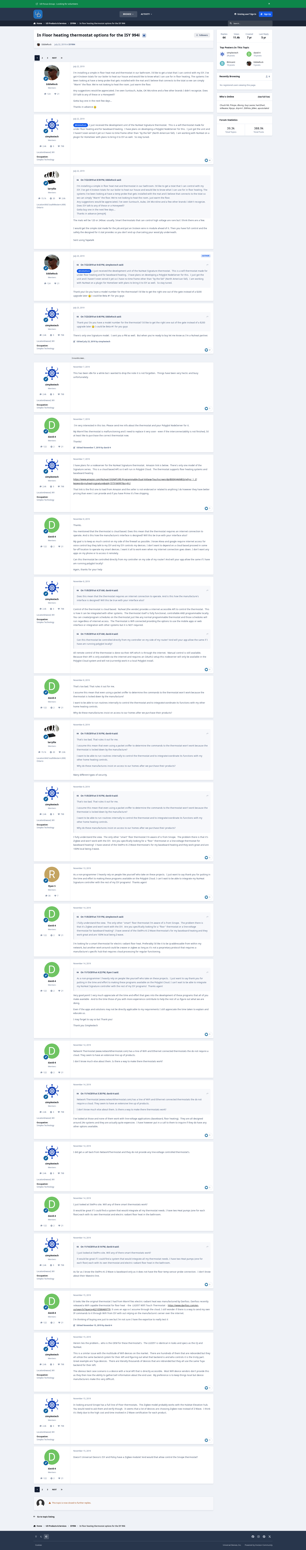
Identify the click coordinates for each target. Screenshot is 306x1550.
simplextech (52, 136)
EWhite (247, 108)
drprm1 (239, 108)
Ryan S (52, 885)
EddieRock (46, 44)
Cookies (38, 1545)
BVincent (231, 62)
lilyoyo (232, 108)
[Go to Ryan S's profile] (52, 874)
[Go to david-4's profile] (52, 425)
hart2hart (260, 105)
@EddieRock (80, 125)
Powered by (259, 1545)
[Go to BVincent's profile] (222, 63)
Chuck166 (224, 105)
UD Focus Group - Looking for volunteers (59, 4)
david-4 (52, 436)
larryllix (52, 188)
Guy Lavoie (250, 105)
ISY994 (72, 44)
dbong (240, 105)
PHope (233, 105)
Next (54, 58)
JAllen (254, 108)
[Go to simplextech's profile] (52, 125)
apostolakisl (263, 108)
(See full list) (264, 96)
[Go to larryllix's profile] (52, 177)
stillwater (224, 108)
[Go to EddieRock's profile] (38, 44)
